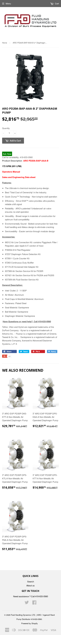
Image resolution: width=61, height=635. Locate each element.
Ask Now (7, 153)
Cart (56, 3)
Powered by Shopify (29, 623)
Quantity (6, 128)
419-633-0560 (26, 157)
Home (4, 42)
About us (30, 585)
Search (30, 581)
